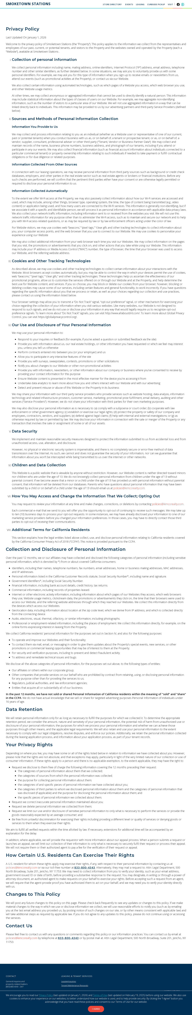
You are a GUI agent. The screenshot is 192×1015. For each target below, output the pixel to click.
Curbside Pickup (156, 4)
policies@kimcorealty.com (129, 488)
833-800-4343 (84, 867)
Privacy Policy (46, 995)
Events (129, 4)
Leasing (140, 4)
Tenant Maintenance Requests (74, 985)
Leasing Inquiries (68, 981)
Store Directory (112, 4)
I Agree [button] (96, 1009)
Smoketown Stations (28, 4)
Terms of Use (100, 995)
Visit (170, 4)
